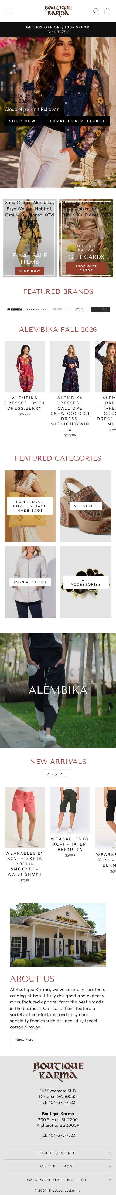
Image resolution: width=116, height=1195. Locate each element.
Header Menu (56, 1153)
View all (58, 774)
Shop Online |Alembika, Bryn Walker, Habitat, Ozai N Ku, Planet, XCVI (29, 208)
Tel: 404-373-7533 (57, 1102)
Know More (24, 1039)
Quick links (56, 1166)
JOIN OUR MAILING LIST (56, 1179)
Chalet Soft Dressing (58, 125)
